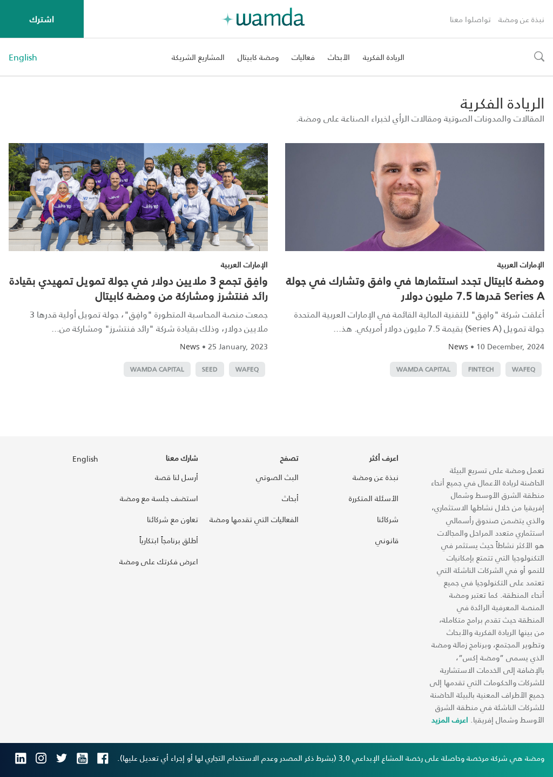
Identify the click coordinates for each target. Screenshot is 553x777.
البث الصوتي (277, 477)
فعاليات (303, 57)
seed (210, 369)
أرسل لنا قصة (176, 477)
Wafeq (523, 369)
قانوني (387, 540)
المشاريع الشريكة (198, 57)
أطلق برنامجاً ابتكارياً (168, 540)
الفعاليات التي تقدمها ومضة (254, 519)
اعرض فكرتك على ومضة (158, 561)
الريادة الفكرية (383, 57)
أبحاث (290, 498)
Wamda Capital (423, 369)
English (23, 57)
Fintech (481, 369)
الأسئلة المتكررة (374, 498)
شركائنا (388, 519)
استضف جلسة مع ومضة (159, 498)
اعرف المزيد (449, 719)
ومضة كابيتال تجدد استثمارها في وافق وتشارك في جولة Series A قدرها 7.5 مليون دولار (415, 288)
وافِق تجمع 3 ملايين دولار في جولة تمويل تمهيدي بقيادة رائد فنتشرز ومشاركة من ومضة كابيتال (139, 288)
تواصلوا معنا (470, 19)
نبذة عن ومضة (521, 19)
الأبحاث (339, 57)
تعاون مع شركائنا (172, 519)
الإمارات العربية (520, 264)
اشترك (42, 18)
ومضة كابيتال (258, 57)
